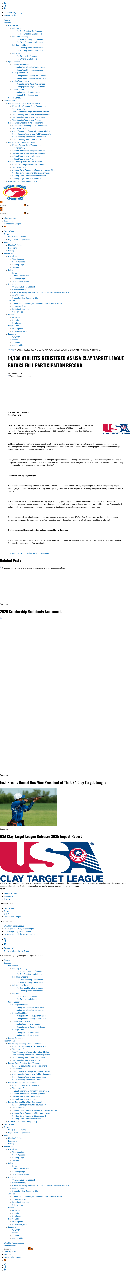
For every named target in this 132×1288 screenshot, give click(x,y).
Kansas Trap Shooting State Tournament (25, 103)
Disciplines (12, 256)
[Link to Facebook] (68, 5)
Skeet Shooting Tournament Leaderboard (29, 137)
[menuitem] (68, 20)
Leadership (12, 248)
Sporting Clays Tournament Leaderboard (29, 176)
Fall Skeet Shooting (20, 37)
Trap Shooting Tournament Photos (26, 120)
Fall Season (13, 25)
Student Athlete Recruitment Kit (25, 298)
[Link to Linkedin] (68, 8)
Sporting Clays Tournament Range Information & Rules (34, 170)
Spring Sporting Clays (21, 81)
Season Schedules (15, 98)
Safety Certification (20, 306)
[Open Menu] (1, 209)
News (6, 234)
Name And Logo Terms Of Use (16, 951)
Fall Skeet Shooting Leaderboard (29, 42)
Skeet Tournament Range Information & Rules (31, 131)
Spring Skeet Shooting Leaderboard (31, 78)
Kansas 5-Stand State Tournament (22, 142)
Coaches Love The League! (23, 287)
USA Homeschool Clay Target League (19, 934)
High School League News (19, 239)
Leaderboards (10, 15)
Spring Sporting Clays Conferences (30, 84)
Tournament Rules (19, 109)
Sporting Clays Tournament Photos (26, 178)
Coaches (11, 284)
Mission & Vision (15, 245)
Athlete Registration (20, 276)
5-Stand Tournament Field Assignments (28, 153)
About (6, 242)
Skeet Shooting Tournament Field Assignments (31, 134)
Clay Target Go (18, 295)
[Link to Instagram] (68, 3)
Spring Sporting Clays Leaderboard (30, 87)
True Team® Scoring (20, 281)
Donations (8, 221)
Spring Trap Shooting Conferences (30, 67)
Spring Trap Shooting (20, 64)
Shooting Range (18, 278)
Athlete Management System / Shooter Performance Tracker (37, 303)
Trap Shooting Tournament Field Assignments (31, 114)
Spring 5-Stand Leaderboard (27, 95)
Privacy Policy (9, 948)
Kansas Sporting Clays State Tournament (25, 162)
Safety (11, 315)
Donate (15, 340)
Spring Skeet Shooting (21, 73)
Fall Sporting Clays (20, 45)
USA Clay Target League (14, 12)
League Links (13, 326)
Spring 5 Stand (18, 89)
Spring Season (14, 62)
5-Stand (15, 267)
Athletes (11, 301)
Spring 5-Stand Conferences (27, 92)
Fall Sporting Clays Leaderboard (29, 50)
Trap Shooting (18, 259)
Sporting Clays (18, 264)
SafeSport (16, 323)
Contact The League (12, 224)
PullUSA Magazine (20, 331)
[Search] (25, 205)
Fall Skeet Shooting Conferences (29, 39)
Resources (8, 253)
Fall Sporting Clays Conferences (29, 48)
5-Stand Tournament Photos (23, 159)
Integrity (15, 320)
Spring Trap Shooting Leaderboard (30, 70)
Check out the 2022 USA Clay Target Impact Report (29, 553)
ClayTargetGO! (10, 218)
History (11, 251)
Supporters (16, 342)
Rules (10, 270)
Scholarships (17, 312)
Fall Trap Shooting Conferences (29, 31)
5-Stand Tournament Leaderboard (26, 156)
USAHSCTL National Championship (22, 181)
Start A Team (9, 231)
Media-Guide (17, 345)
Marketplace (17, 328)
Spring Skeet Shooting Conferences (31, 75)
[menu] (68, 61)
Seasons (7, 23)
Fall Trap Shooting (19, 28)
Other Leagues (6, 921)
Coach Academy (19, 290)
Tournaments (9, 101)
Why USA (16, 337)
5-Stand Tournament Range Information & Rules (31, 151)
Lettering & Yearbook (20, 309)
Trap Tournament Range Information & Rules (30, 112)
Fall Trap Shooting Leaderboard (29, 34)
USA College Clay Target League (17, 931)
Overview (16, 317)
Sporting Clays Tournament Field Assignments (31, 173)
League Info (13, 334)
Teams (7, 20)
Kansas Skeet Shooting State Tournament (25, 123)
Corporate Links (6, 904)
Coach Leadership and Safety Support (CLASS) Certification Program (40, 292)
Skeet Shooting (18, 262)
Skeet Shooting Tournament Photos (27, 139)
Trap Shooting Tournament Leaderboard (28, 117)
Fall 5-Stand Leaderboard (26, 59)
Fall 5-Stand (17, 53)
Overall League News (17, 237)
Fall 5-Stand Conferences (26, 56)
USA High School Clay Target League (19, 929)
